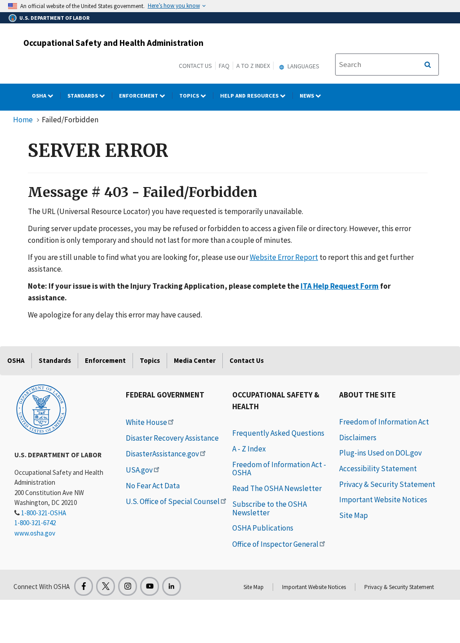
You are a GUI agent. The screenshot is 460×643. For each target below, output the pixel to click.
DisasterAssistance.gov (162, 454)
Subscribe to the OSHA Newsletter (269, 508)
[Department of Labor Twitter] (105, 586)
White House (146, 422)
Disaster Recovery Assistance (172, 438)
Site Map (353, 515)
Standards (83, 95)
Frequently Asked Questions (278, 433)
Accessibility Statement (378, 468)
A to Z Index (253, 66)
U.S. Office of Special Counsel (173, 501)
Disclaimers (357, 437)
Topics (189, 95)
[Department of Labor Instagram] (127, 586)
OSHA (40, 95)
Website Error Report (284, 257)
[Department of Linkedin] (171, 586)
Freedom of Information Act (384, 422)
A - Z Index (249, 449)
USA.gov (139, 470)
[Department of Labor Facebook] (83, 586)
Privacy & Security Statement (387, 484)
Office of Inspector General (275, 544)
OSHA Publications (262, 528)
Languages (302, 66)
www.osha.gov (34, 533)
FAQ (224, 66)
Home (23, 120)
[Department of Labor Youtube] (149, 586)
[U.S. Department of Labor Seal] (41, 409)
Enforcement (139, 95)
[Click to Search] (427, 65)
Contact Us (195, 66)
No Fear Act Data (153, 486)
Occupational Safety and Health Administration (113, 42)
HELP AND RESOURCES (250, 95)
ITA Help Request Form (340, 286)
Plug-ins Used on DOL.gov (380, 453)
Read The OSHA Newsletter (277, 488)
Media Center (195, 360)
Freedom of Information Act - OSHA (279, 469)
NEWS (307, 95)
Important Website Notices (383, 500)
